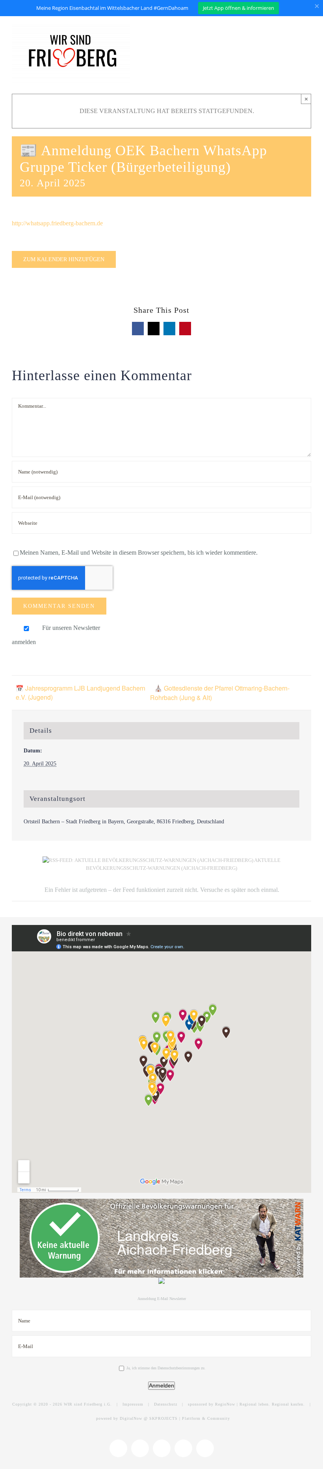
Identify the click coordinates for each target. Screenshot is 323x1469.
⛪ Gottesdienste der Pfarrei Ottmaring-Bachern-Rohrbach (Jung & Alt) (220, 692)
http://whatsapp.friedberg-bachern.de (57, 223)
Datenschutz (165, 1404)
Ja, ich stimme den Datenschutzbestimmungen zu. (166, 1368)
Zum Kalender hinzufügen (63, 259)
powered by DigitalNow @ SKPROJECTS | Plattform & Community (163, 1418)
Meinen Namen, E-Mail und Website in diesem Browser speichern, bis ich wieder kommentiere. (139, 552)
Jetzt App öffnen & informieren (238, 7)
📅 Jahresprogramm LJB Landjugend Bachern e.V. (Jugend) (80, 692)
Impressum (133, 1404)
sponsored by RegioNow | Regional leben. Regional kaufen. (246, 1404)
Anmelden (161, 1385)
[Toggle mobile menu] (308, 31)
